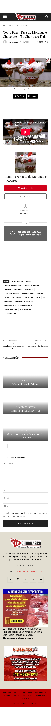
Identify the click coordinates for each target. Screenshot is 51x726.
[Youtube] (41, 580)
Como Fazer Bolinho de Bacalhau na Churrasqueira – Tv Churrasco (13, 346)
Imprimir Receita (26, 188)
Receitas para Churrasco (18, 25)
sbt (43, 297)
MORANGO (29, 289)
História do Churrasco (12, 695)
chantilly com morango (12, 285)
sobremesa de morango (24, 301)
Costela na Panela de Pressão (25, 410)
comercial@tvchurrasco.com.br (29, 571)
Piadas (25, 380)
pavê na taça (16, 297)
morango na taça (28, 293)
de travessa (18, 289)
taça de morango (26, 309)
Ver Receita (21, 96)
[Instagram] (18, 579)
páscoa (6, 297)
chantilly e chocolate (31, 285)
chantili (28, 281)
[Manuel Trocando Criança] (25, 375)
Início (5, 25)
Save (37, 51)
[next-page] (9, 446)
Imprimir (33, 96)
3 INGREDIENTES (17, 281)
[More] (43, 51)
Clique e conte (25, 235)
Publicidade (27, 692)
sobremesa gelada (25, 305)
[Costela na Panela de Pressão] (25, 401)
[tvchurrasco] (5, 42)
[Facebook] (10, 580)
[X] (33, 580)
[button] (4, 17)
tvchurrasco (13, 42)
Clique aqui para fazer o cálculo (18, 638)
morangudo (41, 293)
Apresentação (40, 692)
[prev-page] (4, 446)
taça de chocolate (10, 309)
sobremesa (8, 301)
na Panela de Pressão (25, 407)
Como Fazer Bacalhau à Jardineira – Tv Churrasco (38, 345)
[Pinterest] (25, 580)
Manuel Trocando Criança (25, 384)
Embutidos (25, 430)
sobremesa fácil (10, 305)
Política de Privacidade (12, 692)
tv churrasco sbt (10, 313)
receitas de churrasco (32, 297)
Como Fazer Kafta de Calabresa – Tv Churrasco (25, 435)
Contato (25, 698)
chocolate (7, 289)
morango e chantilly (11, 293)
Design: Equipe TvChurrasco (34, 695)
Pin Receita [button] (27, 196)
